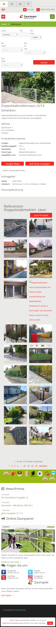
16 (36, 465)
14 (28, 465)
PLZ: (21, 30)
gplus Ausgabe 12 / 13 (12, 513)
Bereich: (3, 44)
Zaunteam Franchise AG (15, 610)
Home (3, 24)
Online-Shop (28, 4)
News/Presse (15, 489)
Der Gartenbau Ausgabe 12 (14, 497)
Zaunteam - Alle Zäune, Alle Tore (17, 505)
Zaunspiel (41, 582)
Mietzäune (12, 4)
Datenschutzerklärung (12, 623)
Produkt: (3, 59)
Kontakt (31, 9)
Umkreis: (31, 32)
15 (32, 465)
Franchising (20, 4)
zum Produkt (41, 215)
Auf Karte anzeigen (39, 163)
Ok (50, 623)
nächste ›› (43, 465)
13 (24, 465)
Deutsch (3, 9)
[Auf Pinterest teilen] (31, 170)
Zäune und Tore (4, 4)
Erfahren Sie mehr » (11, 562)
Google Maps (12, 163)
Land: (3, 30)
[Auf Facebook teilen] (28, 170)
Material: (25, 46)
